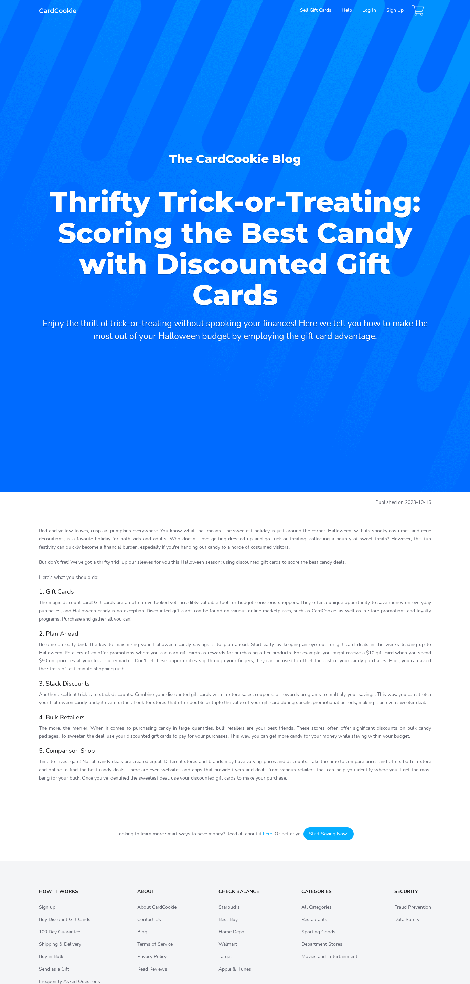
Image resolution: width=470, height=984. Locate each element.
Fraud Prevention (412, 907)
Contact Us (149, 919)
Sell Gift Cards (315, 10)
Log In (369, 10)
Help (347, 10)
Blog (142, 932)
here (267, 833)
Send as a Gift (54, 969)
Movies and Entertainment (329, 956)
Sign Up (395, 10)
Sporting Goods (318, 932)
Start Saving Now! (328, 833)
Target (225, 956)
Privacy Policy (152, 956)
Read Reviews (152, 969)
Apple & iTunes (234, 969)
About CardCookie (157, 907)
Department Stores (321, 944)
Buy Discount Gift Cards (64, 919)
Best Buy (228, 919)
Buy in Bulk (51, 956)
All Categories (316, 907)
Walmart (227, 944)
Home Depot (232, 932)
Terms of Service (155, 944)
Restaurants (314, 919)
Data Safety (406, 919)
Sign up (47, 907)
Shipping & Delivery (60, 944)
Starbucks (229, 907)
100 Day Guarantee (59, 932)
